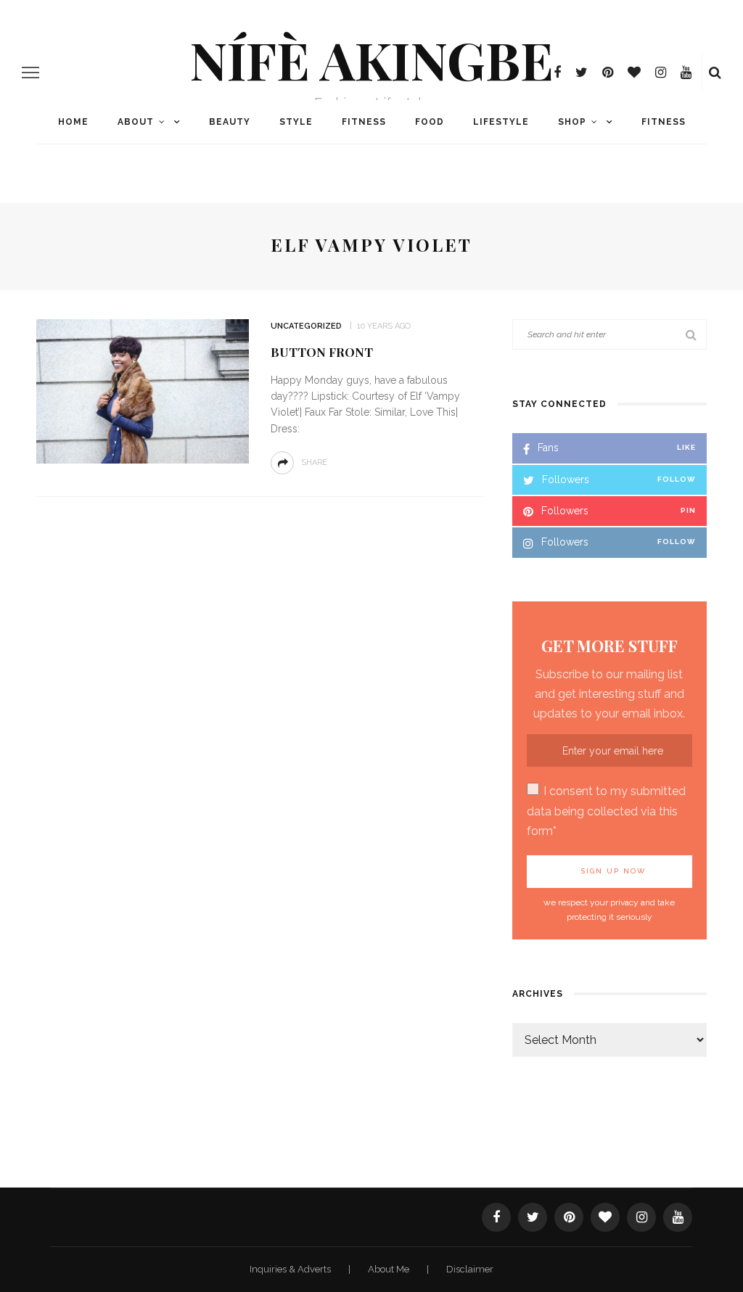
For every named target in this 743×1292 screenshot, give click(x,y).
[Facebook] (557, 72)
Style (296, 122)
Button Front (322, 352)
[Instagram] (660, 72)
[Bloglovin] (634, 72)
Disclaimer (469, 1269)
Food (429, 122)
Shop (572, 122)
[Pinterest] (607, 72)
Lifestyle (501, 122)
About (136, 122)
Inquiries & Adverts (291, 1269)
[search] (715, 72)
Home (73, 122)
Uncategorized (306, 326)
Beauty (229, 122)
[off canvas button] (30, 72)
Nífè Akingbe (371, 59)
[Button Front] (141, 391)
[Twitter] (581, 72)
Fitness (364, 122)
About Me (389, 1269)
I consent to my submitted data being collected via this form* (606, 810)
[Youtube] (686, 72)
